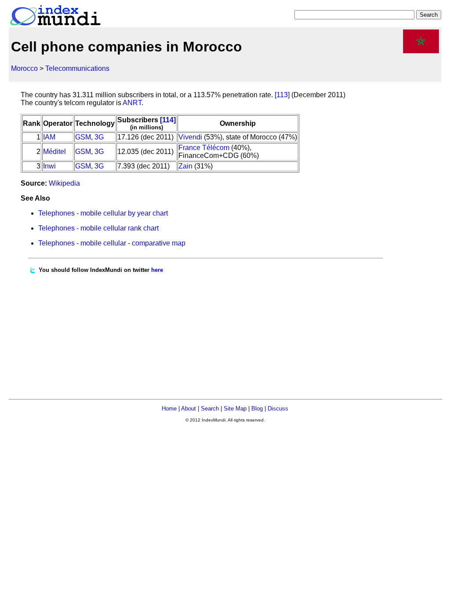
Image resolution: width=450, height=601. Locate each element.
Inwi (49, 166)
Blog (257, 408)
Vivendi (190, 137)
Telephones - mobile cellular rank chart (98, 228)
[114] (168, 120)
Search (210, 408)
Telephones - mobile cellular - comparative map (111, 243)
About (188, 408)
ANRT (132, 102)
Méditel (54, 151)
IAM (49, 137)
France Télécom (203, 147)
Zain (185, 166)
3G (99, 137)
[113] (282, 95)
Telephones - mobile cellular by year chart (103, 213)
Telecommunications (77, 68)
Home (169, 408)
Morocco (24, 68)
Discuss (278, 408)
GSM (83, 137)
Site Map (235, 408)
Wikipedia (64, 183)
